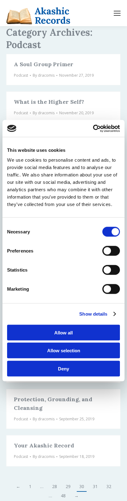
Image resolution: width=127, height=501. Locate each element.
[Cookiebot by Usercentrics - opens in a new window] (93, 128)
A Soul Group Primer (43, 64)
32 (108, 486)
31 (95, 486)
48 (63, 496)
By (44, 75)
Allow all (63, 332)
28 (54, 486)
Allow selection (63, 350)
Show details (93, 314)
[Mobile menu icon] (117, 13)
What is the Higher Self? (49, 101)
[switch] (111, 251)
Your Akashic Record (44, 445)
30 (81, 486)
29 (68, 486)
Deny (63, 368)
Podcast (21, 75)
